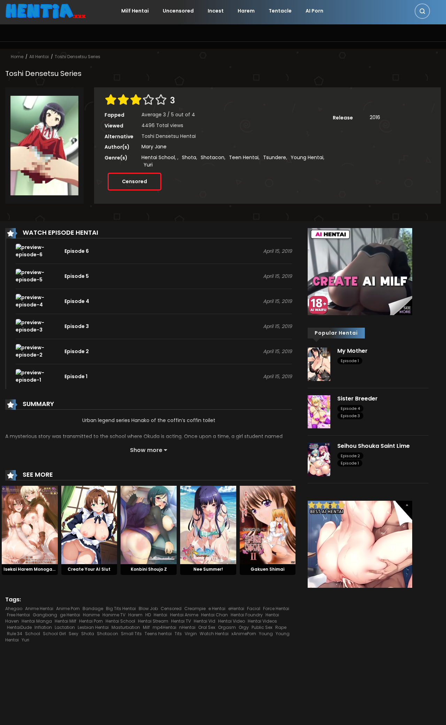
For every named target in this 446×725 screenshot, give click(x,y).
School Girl (54, 634)
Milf (146, 627)
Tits (178, 634)
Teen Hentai (244, 157)
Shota (189, 157)
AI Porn (314, 10)
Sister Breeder (357, 399)
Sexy (73, 634)
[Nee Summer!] (208, 524)
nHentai (187, 627)
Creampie (195, 608)
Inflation (43, 627)
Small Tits (131, 634)
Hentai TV (181, 621)
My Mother (352, 351)
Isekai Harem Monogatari (31, 569)
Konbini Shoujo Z (149, 569)
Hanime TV (113, 615)
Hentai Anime (184, 615)
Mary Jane (154, 146)
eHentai (236, 608)
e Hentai (216, 608)
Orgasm (227, 627)
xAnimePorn (243, 634)
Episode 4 (350, 408)
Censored (134, 181)
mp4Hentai (164, 627)
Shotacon (212, 157)
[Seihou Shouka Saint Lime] (319, 458)
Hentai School (158, 157)
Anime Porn (68, 608)
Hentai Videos (262, 621)
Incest (216, 10)
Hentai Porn (91, 621)
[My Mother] (319, 363)
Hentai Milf (65, 621)
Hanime (91, 615)
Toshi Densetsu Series (77, 57)
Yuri (148, 164)
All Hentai (39, 57)
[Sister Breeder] (319, 411)
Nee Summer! (208, 569)
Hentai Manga (37, 621)
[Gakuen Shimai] (268, 524)
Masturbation (126, 627)
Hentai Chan (214, 615)
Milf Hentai (135, 10)
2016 (375, 117)
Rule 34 (14, 634)
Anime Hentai (39, 608)
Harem (246, 10)
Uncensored (178, 10)
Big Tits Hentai (121, 608)
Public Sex (262, 627)
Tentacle (280, 10)
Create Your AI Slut (89, 569)
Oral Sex (206, 627)
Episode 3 (350, 416)
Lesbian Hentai (93, 627)
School (32, 634)
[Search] (422, 11)
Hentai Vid (204, 621)
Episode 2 (350, 456)
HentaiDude (19, 627)
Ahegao (13, 608)
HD (148, 615)
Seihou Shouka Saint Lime (373, 446)
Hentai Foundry (247, 615)
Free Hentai (18, 615)
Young (266, 634)
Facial (253, 608)
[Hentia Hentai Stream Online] (45, 10)
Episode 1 (350, 361)
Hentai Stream (153, 621)
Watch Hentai (214, 634)
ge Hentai (70, 615)
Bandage (93, 608)
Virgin (191, 634)
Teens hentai (158, 634)
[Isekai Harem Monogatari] (30, 524)
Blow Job (148, 608)
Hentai (160, 615)
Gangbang (45, 615)
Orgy (244, 627)
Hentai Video (231, 621)
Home (17, 57)
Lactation (65, 627)
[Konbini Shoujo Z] (149, 524)
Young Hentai (307, 157)
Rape (280, 627)
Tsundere (274, 157)
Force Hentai (276, 608)
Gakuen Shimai (267, 569)
